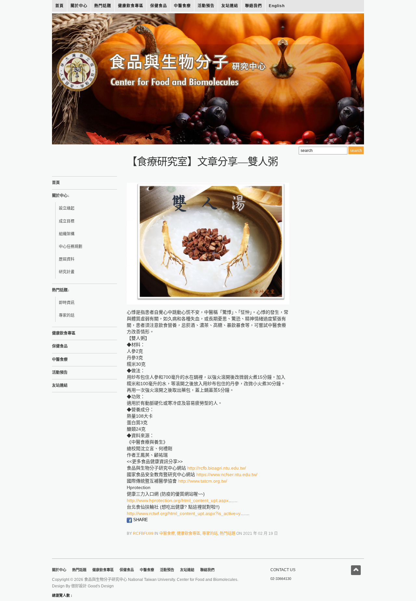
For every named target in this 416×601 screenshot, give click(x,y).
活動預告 (206, 6)
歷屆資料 (66, 259)
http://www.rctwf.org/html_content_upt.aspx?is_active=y (183, 513)
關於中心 (79, 6)
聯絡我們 (253, 6)
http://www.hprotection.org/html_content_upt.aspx (177, 500)
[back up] (356, 570)
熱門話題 (102, 6)
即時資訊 (66, 302)
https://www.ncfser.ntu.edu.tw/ (226, 474)
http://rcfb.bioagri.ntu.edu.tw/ (216, 468)
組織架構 (66, 234)
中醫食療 (182, 6)
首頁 (59, 6)
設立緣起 (66, 208)
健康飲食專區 (130, 6)
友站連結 (229, 6)
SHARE (140, 519)
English (277, 6)
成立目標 (66, 221)
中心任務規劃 (70, 246)
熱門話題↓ (61, 290)
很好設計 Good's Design (92, 586)
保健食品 (158, 6)
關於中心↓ (61, 195)
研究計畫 (66, 272)
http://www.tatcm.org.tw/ (202, 481)
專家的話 (66, 315)
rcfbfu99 (143, 533)
